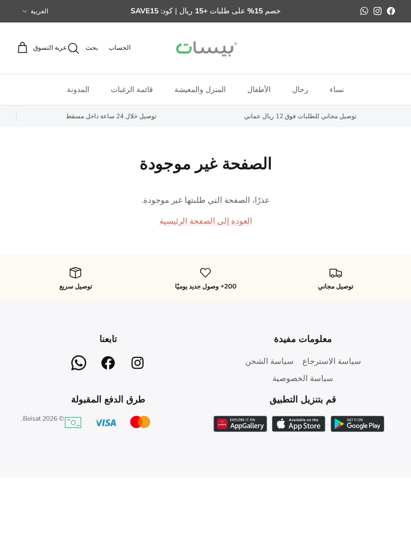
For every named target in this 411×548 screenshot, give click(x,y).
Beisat (32, 418)
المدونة (78, 90)
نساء (337, 90)
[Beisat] (205, 48)
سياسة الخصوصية (302, 378)
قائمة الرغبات (132, 90)
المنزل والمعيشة (200, 90)
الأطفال (259, 90)
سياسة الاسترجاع (331, 361)
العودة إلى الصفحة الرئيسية (205, 221)
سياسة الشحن (269, 361)
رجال (300, 90)
